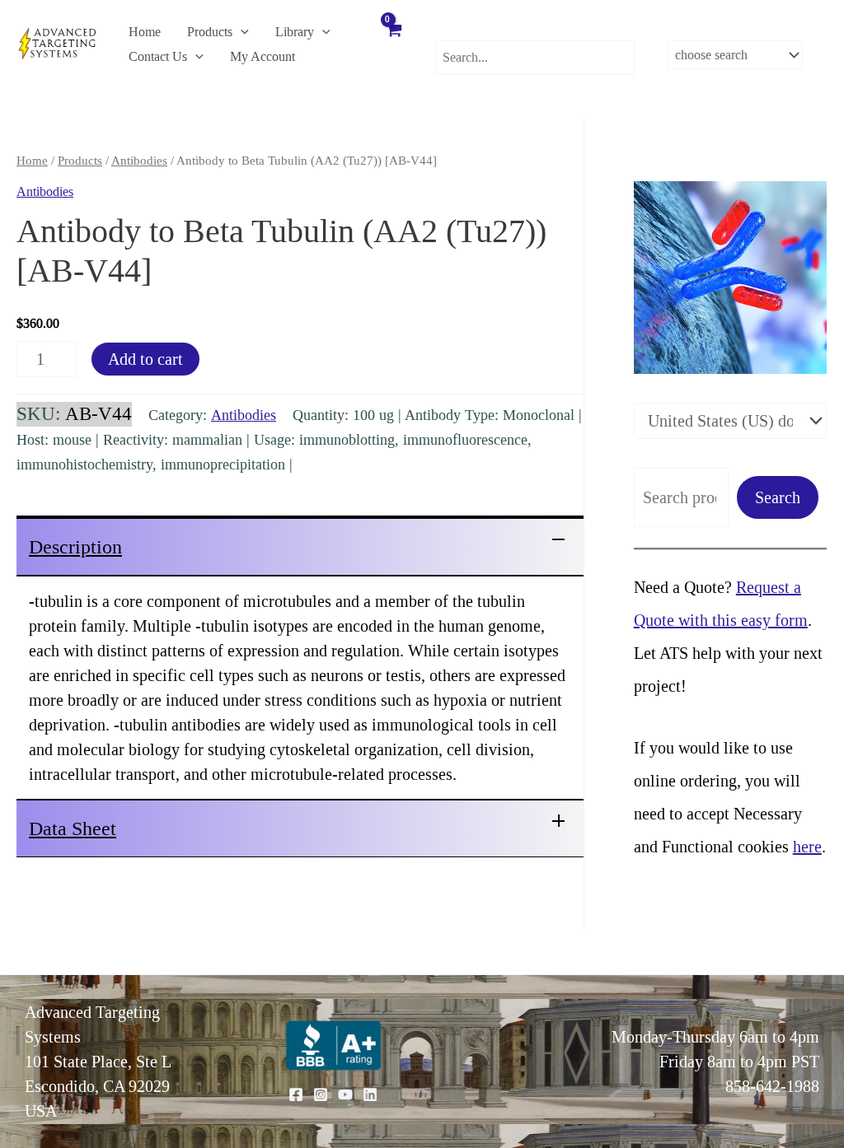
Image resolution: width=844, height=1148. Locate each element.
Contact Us (158, 56)
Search (777, 497)
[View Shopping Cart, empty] (393, 42)
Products (209, 32)
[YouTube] (345, 1094)
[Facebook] (295, 1094)
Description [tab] (75, 547)
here (807, 847)
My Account (262, 56)
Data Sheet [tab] (72, 828)
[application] (240, 32)
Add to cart (145, 359)
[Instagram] (320, 1094)
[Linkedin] (370, 1094)
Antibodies (139, 160)
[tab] (300, 546)
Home (145, 32)
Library (294, 32)
